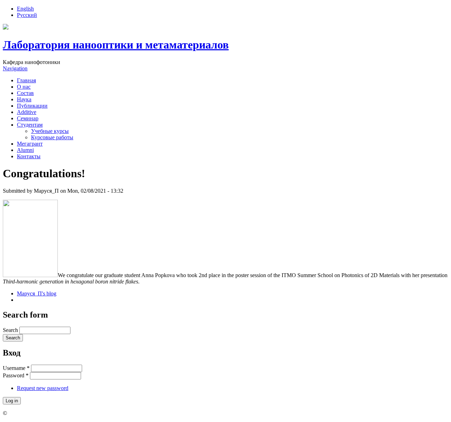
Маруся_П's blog (36, 293)
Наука (24, 99)
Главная (26, 80)
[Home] (5, 28)
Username (16, 368)
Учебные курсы (50, 131)
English (25, 9)
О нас (24, 87)
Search (11, 330)
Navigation (15, 68)
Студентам (30, 125)
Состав (25, 93)
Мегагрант (30, 144)
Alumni (25, 150)
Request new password (42, 388)
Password (16, 375)
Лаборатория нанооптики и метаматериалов (116, 44)
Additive (26, 112)
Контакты (29, 156)
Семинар (27, 118)
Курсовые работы (52, 137)
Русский (27, 15)
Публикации (32, 106)
